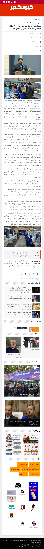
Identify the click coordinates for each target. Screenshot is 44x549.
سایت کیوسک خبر (25, 256)
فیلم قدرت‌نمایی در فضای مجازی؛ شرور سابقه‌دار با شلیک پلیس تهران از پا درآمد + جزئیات (18, 314)
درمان (22, 263)
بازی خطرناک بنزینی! (34, 349)
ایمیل (37, 46)
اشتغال (28, 261)
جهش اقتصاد (22, 464)
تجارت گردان (34, 464)
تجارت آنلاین (34, 474)
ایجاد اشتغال (12, 261)
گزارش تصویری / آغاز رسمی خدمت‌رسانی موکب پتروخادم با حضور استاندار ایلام (22, 391)
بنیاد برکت (37, 263)
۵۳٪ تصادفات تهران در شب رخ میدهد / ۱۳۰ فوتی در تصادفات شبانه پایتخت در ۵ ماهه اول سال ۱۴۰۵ (19, 290)
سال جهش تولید (8, 263)
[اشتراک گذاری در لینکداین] (21, 274)
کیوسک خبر (37, 100)
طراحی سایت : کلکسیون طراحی (25, 546)
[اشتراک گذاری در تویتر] (33, 274)
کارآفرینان (11, 266)
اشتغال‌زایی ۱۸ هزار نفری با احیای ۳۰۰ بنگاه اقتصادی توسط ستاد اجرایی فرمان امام (25, 27)
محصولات (28, 266)
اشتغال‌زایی (21, 261)
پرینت (38, 50)
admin (32, 33)
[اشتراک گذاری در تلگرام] (29, 274)
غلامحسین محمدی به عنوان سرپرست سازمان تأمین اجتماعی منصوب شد (19, 297)
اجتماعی (34, 19)
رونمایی (17, 263)
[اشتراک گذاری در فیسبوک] (37, 274)
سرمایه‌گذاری (36, 266)
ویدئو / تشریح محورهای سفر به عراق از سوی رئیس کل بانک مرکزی (24, 422)
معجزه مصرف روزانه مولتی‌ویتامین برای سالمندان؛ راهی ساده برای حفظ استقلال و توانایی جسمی (18, 306)
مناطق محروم (20, 266)
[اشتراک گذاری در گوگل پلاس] (25, 274)
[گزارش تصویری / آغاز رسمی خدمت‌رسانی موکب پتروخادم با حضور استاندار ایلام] (22, 381)
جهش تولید (29, 263)
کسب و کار (37, 268)
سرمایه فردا (23, 474)
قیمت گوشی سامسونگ (30, 469)
